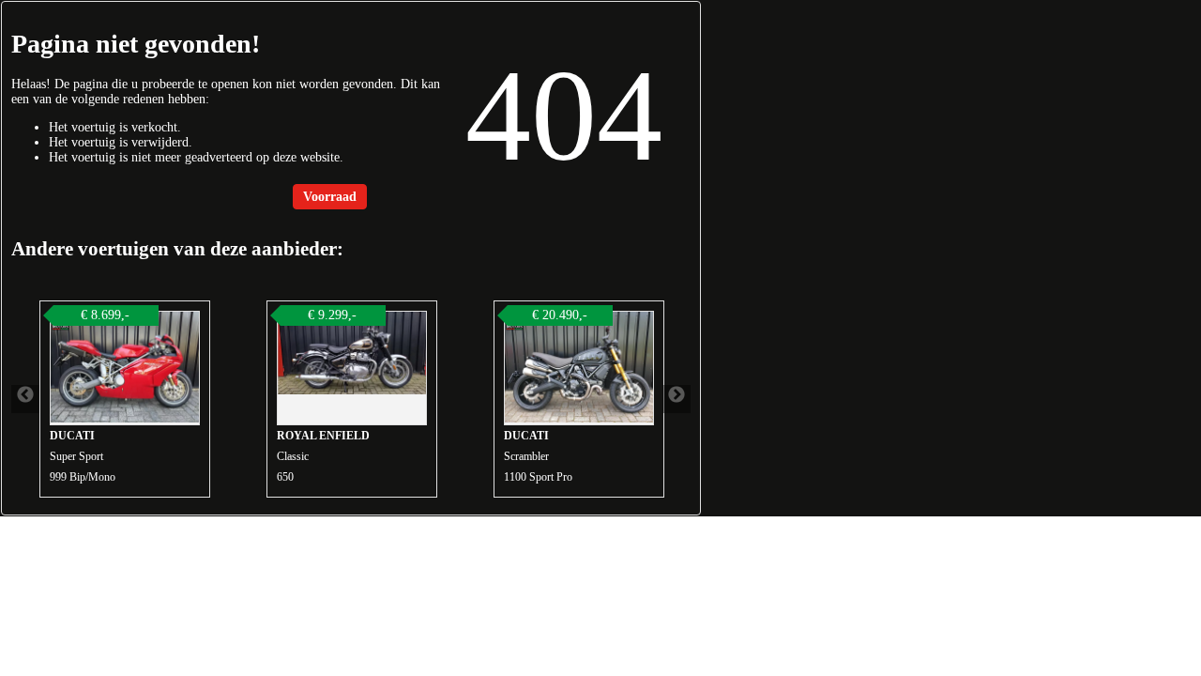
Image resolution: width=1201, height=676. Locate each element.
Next (676, 399)
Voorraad (330, 197)
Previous (25, 399)
